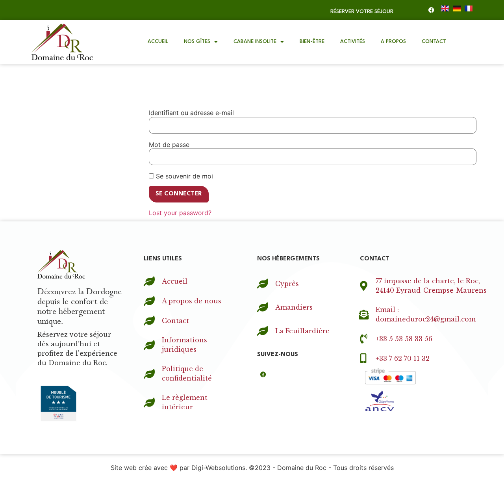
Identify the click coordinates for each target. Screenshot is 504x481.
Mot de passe (169, 144)
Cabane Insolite (254, 41)
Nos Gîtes (197, 41)
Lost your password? (180, 213)
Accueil (158, 41)
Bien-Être (312, 41)
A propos (393, 41)
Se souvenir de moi (183, 176)
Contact (434, 41)
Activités (352, 41)
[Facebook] (431, 10)
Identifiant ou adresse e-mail (191, 113)
